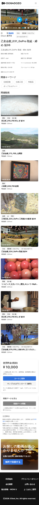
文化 (18, 33)
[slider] (8, 28)
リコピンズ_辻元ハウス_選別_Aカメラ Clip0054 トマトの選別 (19, 284)
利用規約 (9, 479)
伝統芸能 (7, 82)
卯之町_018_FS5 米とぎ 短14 (12, 121)
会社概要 (9, 484)
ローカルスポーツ (22, 36)
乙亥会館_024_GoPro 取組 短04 (14, 251)
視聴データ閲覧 (19, 404)
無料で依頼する (12, 462)
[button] (36, 3)
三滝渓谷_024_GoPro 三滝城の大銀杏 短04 (18, 219)
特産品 (30, 82)
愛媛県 (11, 33)
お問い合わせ (30, 484)
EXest (3, 36)
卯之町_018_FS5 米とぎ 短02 (13, 317)
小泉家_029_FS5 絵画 (10, 186)
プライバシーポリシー (30, 479)
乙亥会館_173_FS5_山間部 (11, 153)
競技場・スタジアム (28, 33)
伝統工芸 (19, 82)
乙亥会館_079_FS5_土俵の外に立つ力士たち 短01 (19, 349)
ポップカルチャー (10, 86)
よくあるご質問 (30, 489)
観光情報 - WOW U (9, 489)
